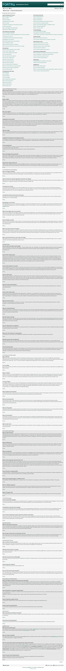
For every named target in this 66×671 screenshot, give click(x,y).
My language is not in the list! (8, 39)
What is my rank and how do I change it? (10, 44)
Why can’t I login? (6, 23)
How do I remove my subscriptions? (40, 57)
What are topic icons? (7, 85)
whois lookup (25, 645)
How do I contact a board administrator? (41, 70)
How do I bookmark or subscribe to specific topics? (43, 54)
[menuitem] (6, 8)
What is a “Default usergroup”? (39, 26)
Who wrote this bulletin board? (39, 65)
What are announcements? (8, 80)
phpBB (4, 206)
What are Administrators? (38, 16)
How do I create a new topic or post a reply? (11, 49)
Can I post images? (6, 77)
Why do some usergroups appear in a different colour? (44, 24)
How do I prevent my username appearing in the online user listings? (16, 34)
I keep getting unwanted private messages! (41, 32)
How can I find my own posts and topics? (41, 49)
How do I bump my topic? (7, 69)
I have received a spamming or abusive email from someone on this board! (48, 34)
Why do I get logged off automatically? (10, 28)
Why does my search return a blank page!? (41, 46)
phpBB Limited (35, 629)
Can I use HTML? (6, 74)
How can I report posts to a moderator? (10, 64)
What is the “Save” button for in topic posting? (11, 65)
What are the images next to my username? (11, 41)
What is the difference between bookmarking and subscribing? (45, 52)
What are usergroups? (37, 19)
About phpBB (26, 630)
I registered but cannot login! (8, 21)
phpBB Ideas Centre (55, 636)
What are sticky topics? (7, 82)
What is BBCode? (6, 72)
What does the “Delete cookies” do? (9, 29)
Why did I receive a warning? (8, 62)
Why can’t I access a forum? (8, 59)
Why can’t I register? (6, 19)
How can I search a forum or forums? (40, 42)
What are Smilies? (6, 75)
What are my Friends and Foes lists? (40, 37)
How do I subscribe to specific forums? (41, 56)
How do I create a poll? (7, 54)
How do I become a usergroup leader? (40, 23)
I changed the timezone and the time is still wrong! (12, 37)
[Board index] (9, 4)
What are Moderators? (37, 18)
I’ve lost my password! (7, 26)
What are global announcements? (9, 79)
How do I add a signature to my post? (10, 52)
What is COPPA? (6, 18)
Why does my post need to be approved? (10, 67)
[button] (61, 662)
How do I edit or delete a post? (8, 51)
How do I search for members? (39, 47)
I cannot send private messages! (39, 31)
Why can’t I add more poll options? (9, 56)
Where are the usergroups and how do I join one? (43, 21)
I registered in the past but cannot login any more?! (13, 24)
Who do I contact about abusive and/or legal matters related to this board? (48, 69)
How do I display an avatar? (8, 42)
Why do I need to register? (8, 16)
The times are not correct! (8, 36)
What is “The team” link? (38, 28)
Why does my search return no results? (41, 44)
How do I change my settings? (8, 32)
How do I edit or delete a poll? (8, 57)
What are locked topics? (7, 84)
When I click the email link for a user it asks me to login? (13, 46)
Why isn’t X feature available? (39, 67)
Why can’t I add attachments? (8, 60)
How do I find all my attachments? (40, 62)
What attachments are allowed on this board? (42, 60)
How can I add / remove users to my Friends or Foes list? (44, 39)
